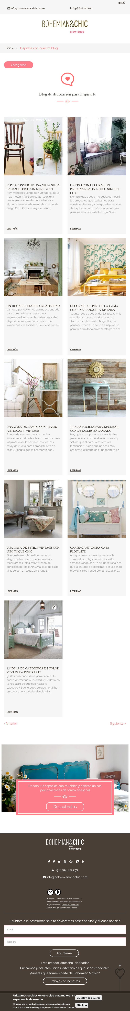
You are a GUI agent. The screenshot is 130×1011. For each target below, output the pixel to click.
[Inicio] (65, 26)
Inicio (10, 48)
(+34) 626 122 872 (82, 8)
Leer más (12, 228)
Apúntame (64, 953)
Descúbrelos (65, 806)
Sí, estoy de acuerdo (89, 997)
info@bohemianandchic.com (27, 8)
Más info (82, 1005)
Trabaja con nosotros (65, 981)
